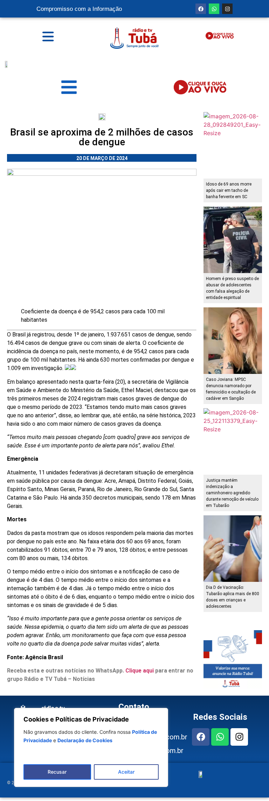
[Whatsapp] (214, 9)
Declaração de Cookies (84, 740)
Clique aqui (139, 670)
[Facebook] (200, 9)
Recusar (57, 772)
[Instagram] (227, 9)
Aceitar (126, 772)
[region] (91, 747)
